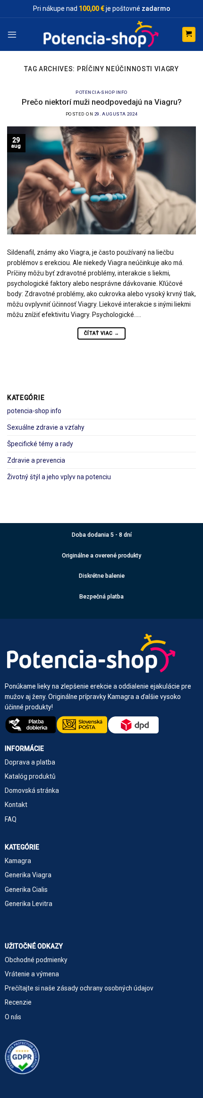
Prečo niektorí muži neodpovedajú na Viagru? (102, 102)
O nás (13, 1017)
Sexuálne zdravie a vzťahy (46, 427)
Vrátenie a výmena (32, 974)
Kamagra (18, 861)
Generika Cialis (26, 889)
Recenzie (18, 1002)
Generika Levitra (28, 903)
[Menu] (12, 34)
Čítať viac (101, 333)
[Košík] (188, 34)
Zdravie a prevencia (36, 460)
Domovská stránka (32, 790)
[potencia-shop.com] (101, 34)
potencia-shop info (101, 92)
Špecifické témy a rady (40, 444)
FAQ (11, 819)
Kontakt (16, 804)
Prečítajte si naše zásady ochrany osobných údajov (79, 988)
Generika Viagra (28, 875)
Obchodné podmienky (36, 960)
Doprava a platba (30, 762)
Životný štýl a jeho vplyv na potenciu (59, 477)
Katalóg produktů (30, 776)
